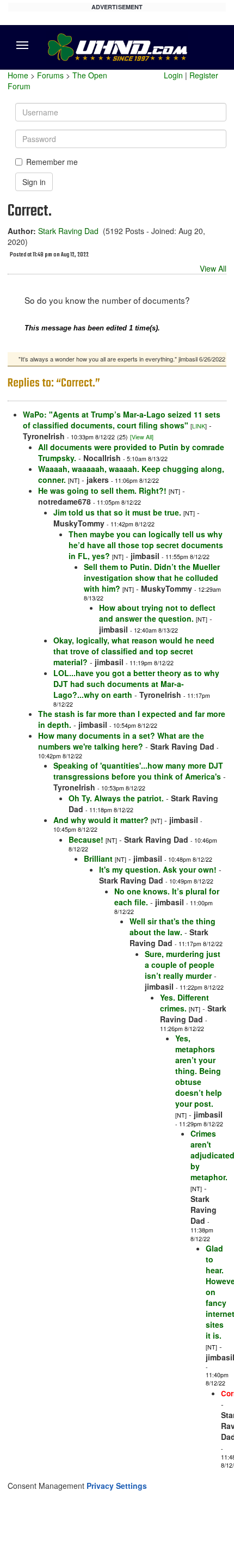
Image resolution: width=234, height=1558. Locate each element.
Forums (50, 75)
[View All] (141, 437)
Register (203, 75)
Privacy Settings (117, 1485)
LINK (198, 426)
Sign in (34, 181)
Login (173, 75)
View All (213, 268)
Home (18, 75)
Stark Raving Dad (68, 230)
